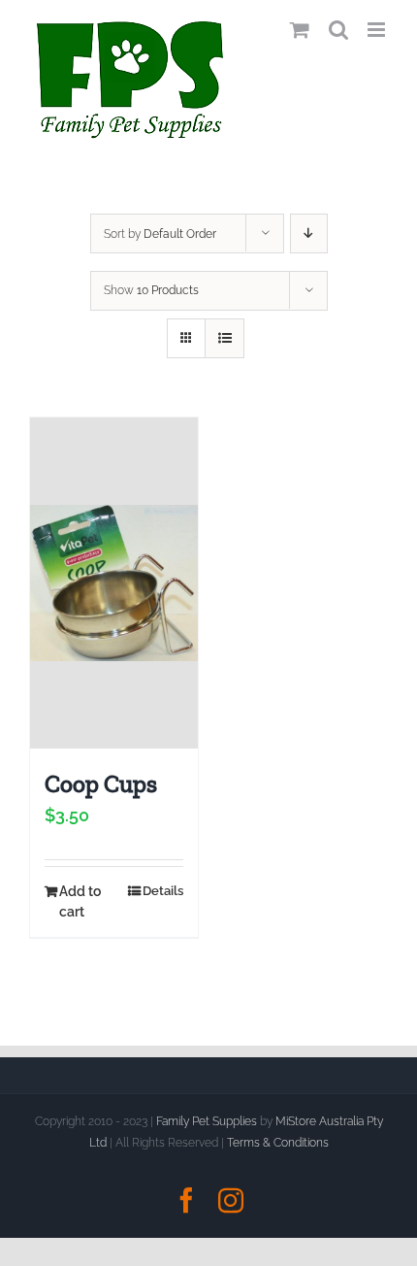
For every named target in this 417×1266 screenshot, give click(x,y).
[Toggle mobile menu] (378, 29)
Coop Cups (101, 783)
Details (163, 890)
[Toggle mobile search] (338, 29)
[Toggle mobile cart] (299, 29)
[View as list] (224, 338)
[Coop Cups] (114, 583)
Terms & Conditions (278, 1142)
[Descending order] (309, 233)
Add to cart (80, 901)
